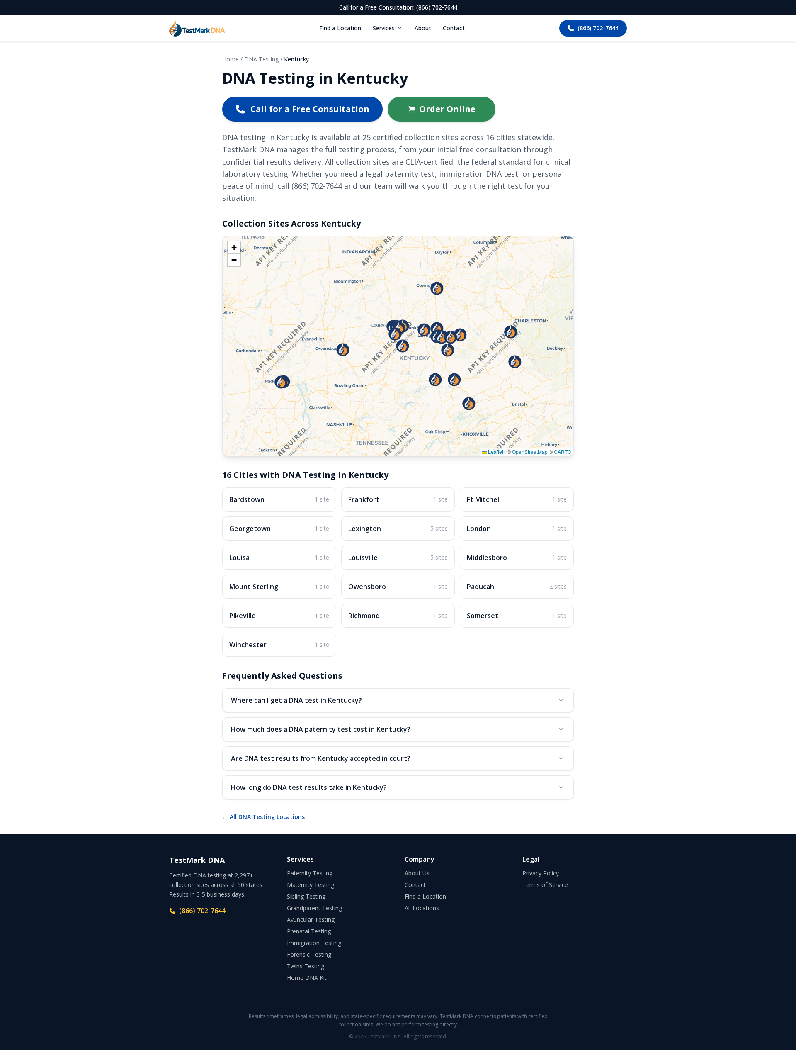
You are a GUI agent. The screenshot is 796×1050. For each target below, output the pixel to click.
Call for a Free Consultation (309, 109)
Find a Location (340, 28)
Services (384, 28)
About (423, 28)
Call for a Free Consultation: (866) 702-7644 (398, 7)
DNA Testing (261, 59)
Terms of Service (545, 885)
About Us (417, 873)
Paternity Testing (309, 873)
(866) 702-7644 (598, 28)
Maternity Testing (310, 885)
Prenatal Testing (309, 931)
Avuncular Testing (311, 919)
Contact (454, 28)
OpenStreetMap (530, 451)
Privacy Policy (540, 873)
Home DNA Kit (307, 978)
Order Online (447, 109)
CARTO (562, 451)
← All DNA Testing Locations (263, 817)
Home (230, 59)
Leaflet (495, 451)
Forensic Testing (309, 954)
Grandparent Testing (314, 908)
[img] (398, 346)
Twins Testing (305, 966)
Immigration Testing (314, 943)
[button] (435, 379)
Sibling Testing (306, 896)
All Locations (422, 908)
